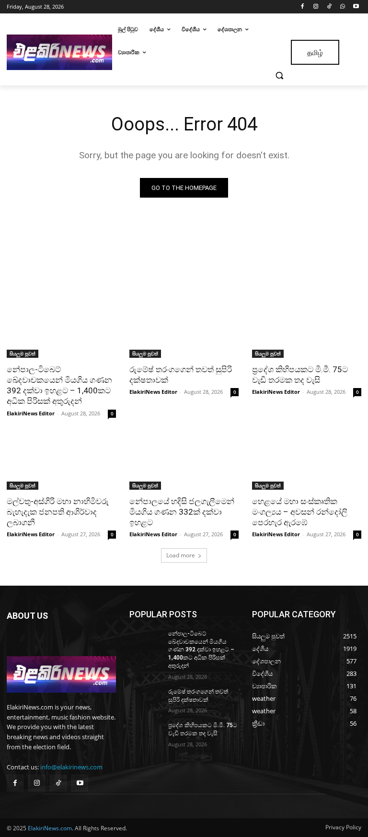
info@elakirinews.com (71, 767)
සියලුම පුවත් (22, 353)
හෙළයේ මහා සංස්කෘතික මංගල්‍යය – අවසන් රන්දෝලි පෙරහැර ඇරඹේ (299, 511)
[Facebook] (302, 6)
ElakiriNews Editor (31, 413)
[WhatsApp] (342, 6)
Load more (180, 555)
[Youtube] (355, 6)
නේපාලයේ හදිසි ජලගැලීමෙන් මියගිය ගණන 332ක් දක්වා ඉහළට (181, 511)
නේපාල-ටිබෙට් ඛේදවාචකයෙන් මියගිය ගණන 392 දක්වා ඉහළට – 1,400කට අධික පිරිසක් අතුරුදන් (59, 385)
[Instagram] (316, 6)
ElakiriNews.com (50, 828)
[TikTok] (329, 6)
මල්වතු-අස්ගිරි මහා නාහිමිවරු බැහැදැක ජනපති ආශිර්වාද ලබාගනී (58, 511)
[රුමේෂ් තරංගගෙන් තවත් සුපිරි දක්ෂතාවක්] (184, 330)
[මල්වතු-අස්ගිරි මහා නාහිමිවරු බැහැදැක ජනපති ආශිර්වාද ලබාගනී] (61, 462)
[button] (279, 75)
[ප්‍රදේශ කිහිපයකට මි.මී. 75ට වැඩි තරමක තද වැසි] (306, 330)
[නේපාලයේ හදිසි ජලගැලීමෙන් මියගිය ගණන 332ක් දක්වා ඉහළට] (184, 462)
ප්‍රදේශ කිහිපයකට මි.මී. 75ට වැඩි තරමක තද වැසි (300, 375)
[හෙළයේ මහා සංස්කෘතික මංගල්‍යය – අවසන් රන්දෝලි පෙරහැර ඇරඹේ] (306, 462)
